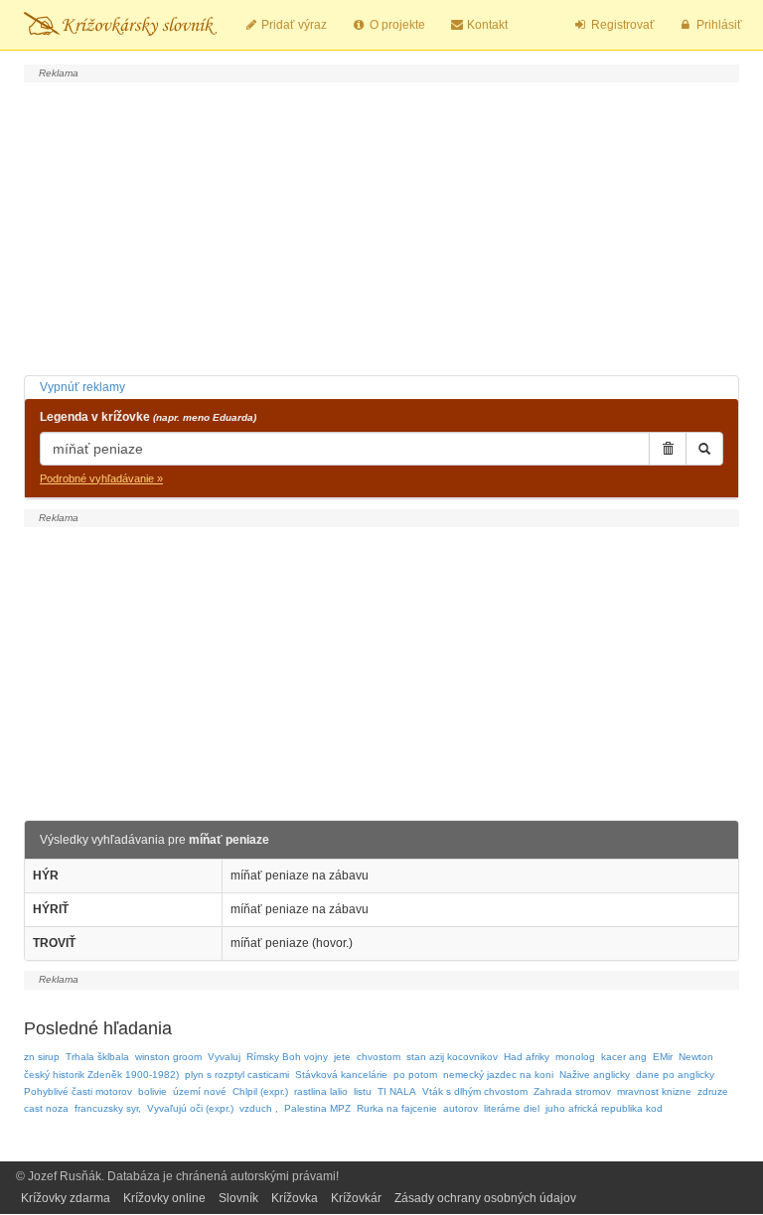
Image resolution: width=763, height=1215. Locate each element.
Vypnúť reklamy (82, 387)
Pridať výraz (292, 25)
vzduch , (258, 1108)
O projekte (396, 25)
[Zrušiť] (668, 449)
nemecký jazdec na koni (498, 1074)
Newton (696, 1056)
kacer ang (624, 1056)
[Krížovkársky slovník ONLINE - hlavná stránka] (120, 25)
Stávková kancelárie (341, 1074)
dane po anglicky (675, 1074)
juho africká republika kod (604, 1108)
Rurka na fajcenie (397, 1108)
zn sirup (42, 1056)
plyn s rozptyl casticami (237, 1074)
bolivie (152, 1091)
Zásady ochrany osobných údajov (485, 1198)
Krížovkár (356, 1198)
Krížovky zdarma (65, 1198)
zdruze (712, 1091)
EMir (663, 1056)
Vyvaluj (224, 1056)
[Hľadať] (704, 449)
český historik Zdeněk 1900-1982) (101, 1074)
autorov (460, 1108)
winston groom (168, 1056)
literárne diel (511, 1108)
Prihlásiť (717, 25)
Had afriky (526, 1056)
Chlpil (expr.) (260, 1091)
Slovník (238, 1198)
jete (342, 1056)
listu (363, 1091)
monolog (575, 1056)
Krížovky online (164, 1198)
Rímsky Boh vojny (287, 1056)
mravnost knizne (654, 1091)
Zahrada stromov (572, 1091)
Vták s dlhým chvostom (475, 1091)
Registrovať (621, 25)
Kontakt (486, 25)
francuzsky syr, (108, 1108)
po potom (415, 1074)
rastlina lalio (321, 1091)
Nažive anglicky (594, 1074)
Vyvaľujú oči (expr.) (190, 1108)
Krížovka (294, 1198)
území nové (200, 1091)
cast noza (46, 1108)
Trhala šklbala (97, 1056)
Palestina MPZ (317, 1108)
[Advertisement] (381, 226)
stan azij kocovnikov (452, 1056)
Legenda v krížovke (148, 417)
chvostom (378, 1056)
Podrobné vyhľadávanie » (101, 478)
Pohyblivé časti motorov (78, 1091)
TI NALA (397, 1091)
